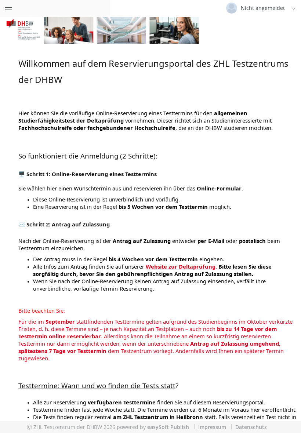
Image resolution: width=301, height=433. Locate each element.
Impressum (212, 426)
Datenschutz (251, 426)
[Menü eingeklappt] (8, 8)
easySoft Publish (168, 426)
